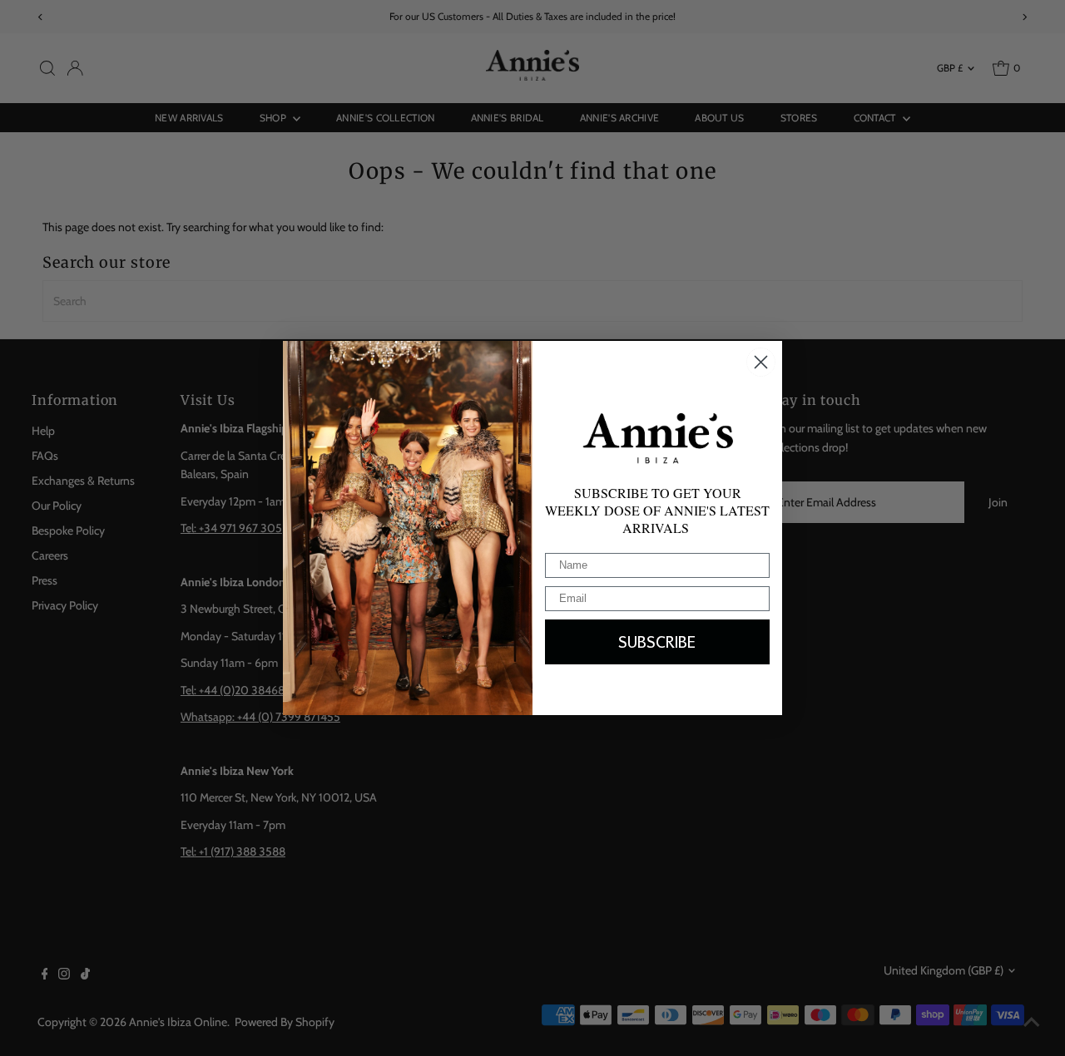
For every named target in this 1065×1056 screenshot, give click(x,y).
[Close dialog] (760, 362)
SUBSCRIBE (657, 642)
